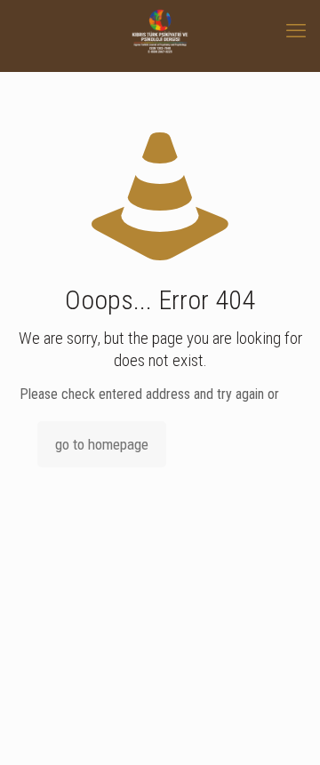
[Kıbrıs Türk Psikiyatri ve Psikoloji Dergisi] (160, 31)
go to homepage (101, 444)
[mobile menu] (296, 31)
